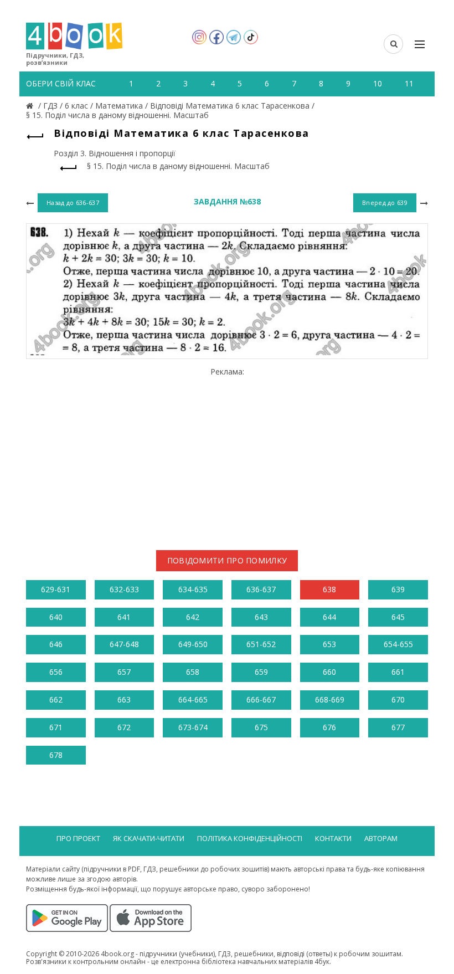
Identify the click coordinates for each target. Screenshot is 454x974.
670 (398, 699)
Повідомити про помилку (227, 560)
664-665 (193, 699)
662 (56, 699)
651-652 (261, 644)
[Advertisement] (227, 454)
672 (124, 727)
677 (398, 727)
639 (398, 589)
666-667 (261, 699)
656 (56, 672)
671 (56, 727)
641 (124, 617)
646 (56, 644)
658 (192, 672)
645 (398, 617)
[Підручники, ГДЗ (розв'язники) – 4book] (31, 105)
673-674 (193, 727)
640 (56, 617)
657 (124, 672)
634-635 (193, 589)
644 (329, 617)
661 (398, 672)
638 (329, 589)
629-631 (55, 589)
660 (329, 672)
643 (261, 617)
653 (329, 644)
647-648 (124, 644)
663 (124, 699)
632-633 (124, 589)
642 (192, 617)
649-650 (193, 644)
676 (329, 727)
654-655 (398, 644)
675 (261, 727)
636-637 (261, 589)
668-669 (329, 699)
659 (261, 672)
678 (56, 755)
